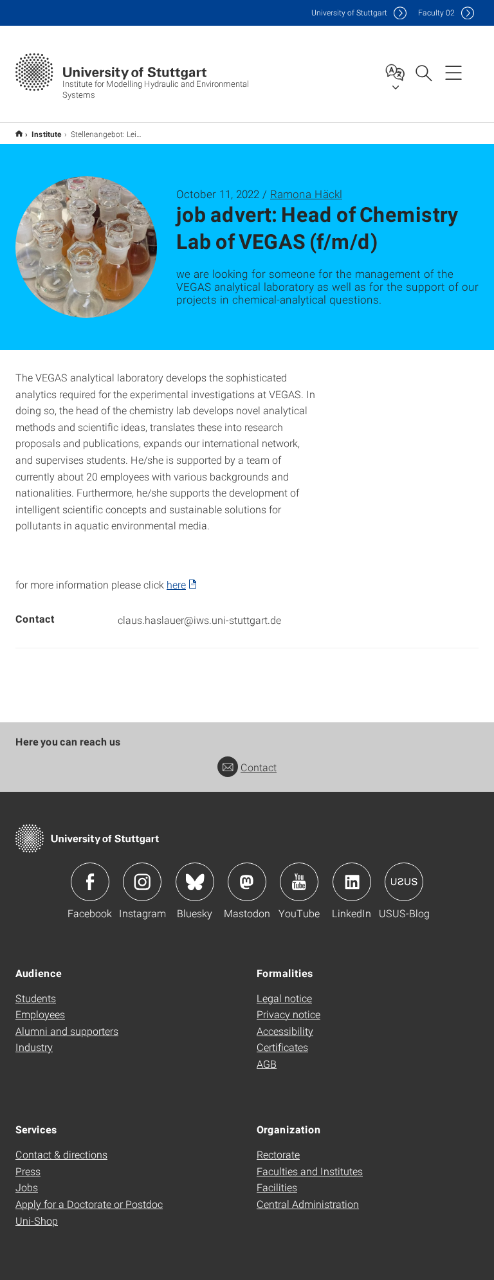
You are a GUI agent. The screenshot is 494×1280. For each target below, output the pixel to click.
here (176, 584)
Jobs (26, 1187)
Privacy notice (288, 1014)
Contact (259, 767)
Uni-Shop (36, 1220)
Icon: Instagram (142, 882)
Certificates (282, 1047)
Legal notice (284, 998)
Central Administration (308, 1204)
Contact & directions (61, 1154)
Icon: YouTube (299, 882)
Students (35, 998)
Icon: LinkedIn (352, 882)
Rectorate (278, 1154)
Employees (40, 1014)
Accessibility (285, 1031)
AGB (267, 1063)
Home (19, 133)
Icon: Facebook (90, 882)
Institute (47, 134)
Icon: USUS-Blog (404, 882)
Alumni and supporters (66, 1031)
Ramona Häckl (306, 194)
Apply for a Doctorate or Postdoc (89, 1204)
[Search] (423, 72)
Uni (349, 12)
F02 (436, 12)
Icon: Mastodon (247, 882)
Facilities (277, 1187)
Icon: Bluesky (195, 882)
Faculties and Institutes (310, 1171)
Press (28, 1171)
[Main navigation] (453, 72)
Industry (34, 1047)
